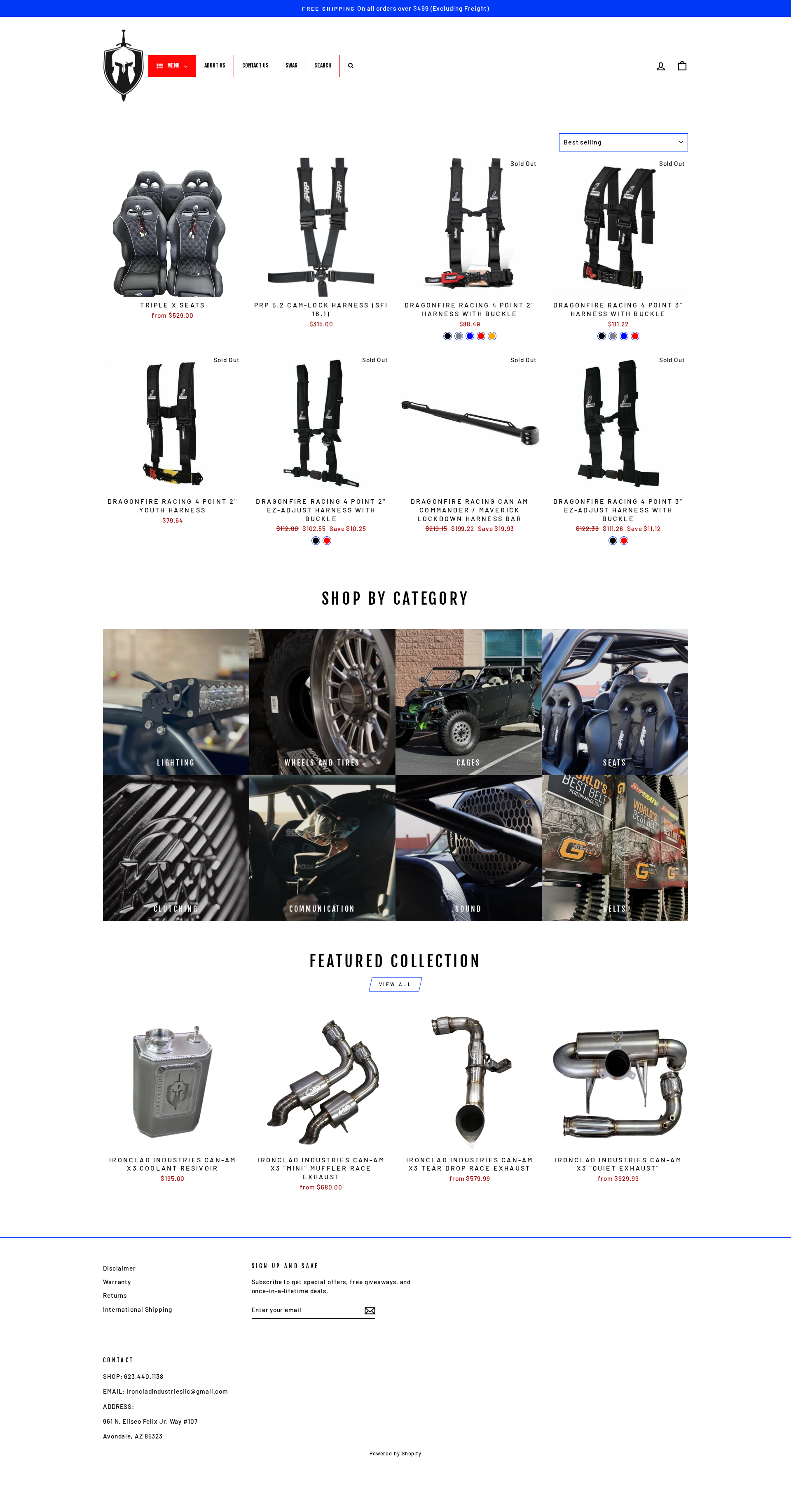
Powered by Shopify (395, 1453)
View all (395, 984)
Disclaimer (119, 1268)
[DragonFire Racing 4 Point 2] (448, 336)
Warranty (117, 1281)
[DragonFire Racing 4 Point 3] (602, 336)
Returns (115, 1295)
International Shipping (137, 1309)
